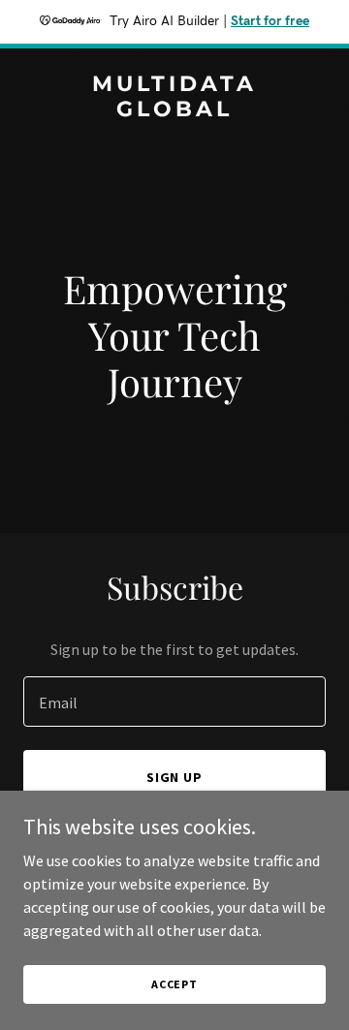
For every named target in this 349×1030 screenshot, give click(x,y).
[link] (174, 110)
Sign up (175, 777)
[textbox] (174, 701)
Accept (174, 984)
